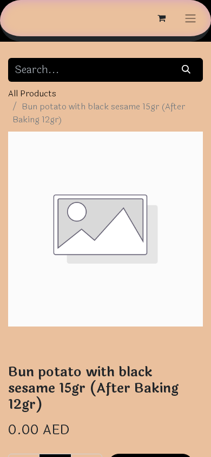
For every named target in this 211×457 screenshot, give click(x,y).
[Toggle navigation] (190, 18)
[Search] (186, 70)
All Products (32, 93)
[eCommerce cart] (161, 17)
